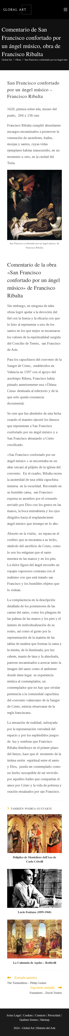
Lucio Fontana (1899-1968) (34, 912)
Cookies (28, 1015)
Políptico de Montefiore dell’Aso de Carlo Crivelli (34, 859)
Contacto (40, 1015)
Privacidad (54, 1015)
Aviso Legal (13, 1015)
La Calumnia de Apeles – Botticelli (34, 963)
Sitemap (44, 1019)
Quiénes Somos (29, 1019)
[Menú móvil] (65, 9)
